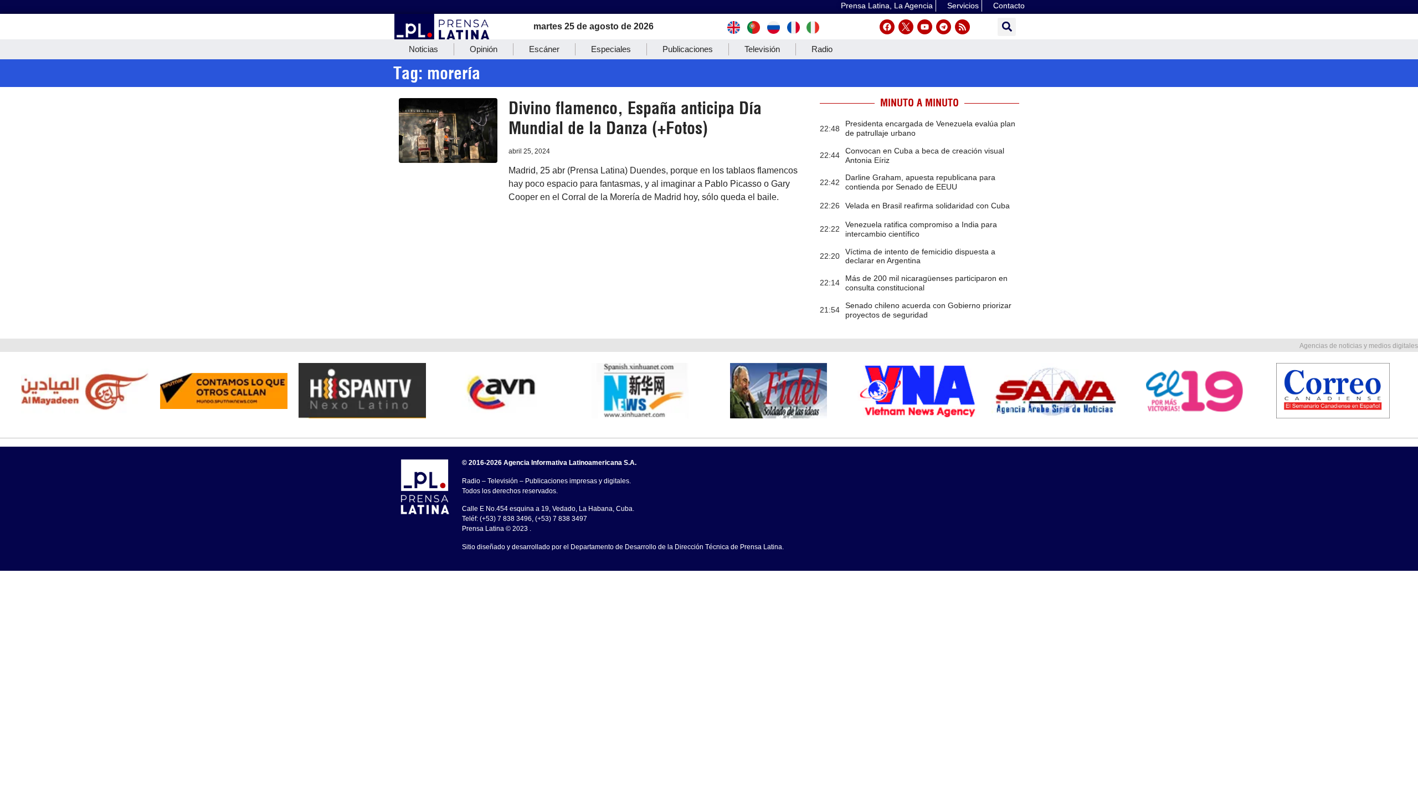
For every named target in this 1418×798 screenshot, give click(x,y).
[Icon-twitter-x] (905, 26)
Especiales (611, 49)
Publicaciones (687, 49)
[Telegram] (943, 26)
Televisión (762, 49)
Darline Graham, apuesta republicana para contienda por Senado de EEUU (920, 182)
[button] (1007, 27)
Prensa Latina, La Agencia (887, 5)
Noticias (423, 49)
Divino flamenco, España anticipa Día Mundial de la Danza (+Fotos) (635, 118)
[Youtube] (924, 26)
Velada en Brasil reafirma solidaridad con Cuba (927, 205)
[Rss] (962, 26)
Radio (822, 49)
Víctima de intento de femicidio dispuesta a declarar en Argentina (920, 256)
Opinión (483, 49)
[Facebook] (887, 26)
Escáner (544, 49)
